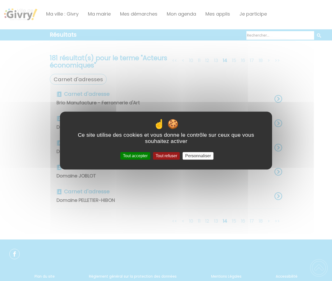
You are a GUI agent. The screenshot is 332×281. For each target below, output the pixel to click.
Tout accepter (135, 156)
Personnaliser (198, 156)
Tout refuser (166, 156)
